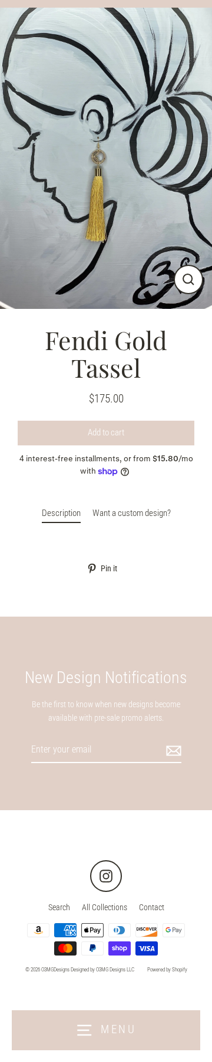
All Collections (104, 907)
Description (61, 513)
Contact (151, 907)
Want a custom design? (131, 513)
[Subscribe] (172, 750)
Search (59, 907)
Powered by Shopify (167, 970)
